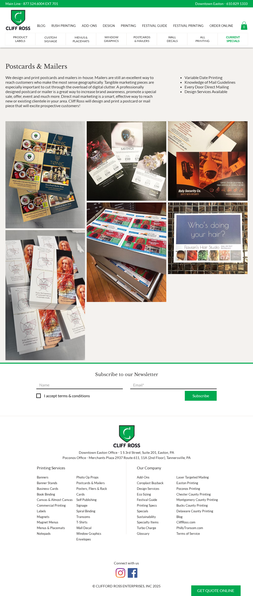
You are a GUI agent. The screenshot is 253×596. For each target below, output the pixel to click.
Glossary (143, 534)
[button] (244, 25)
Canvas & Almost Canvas (55, 500)
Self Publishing (86, 500)
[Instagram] (120, 573)
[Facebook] (132, 573)
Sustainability (146, 517)
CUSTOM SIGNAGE (50, 39)
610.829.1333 (237, 3)
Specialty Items (148, 522)
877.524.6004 (33, 3)
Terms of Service (188, 534)
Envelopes (83, 539)
